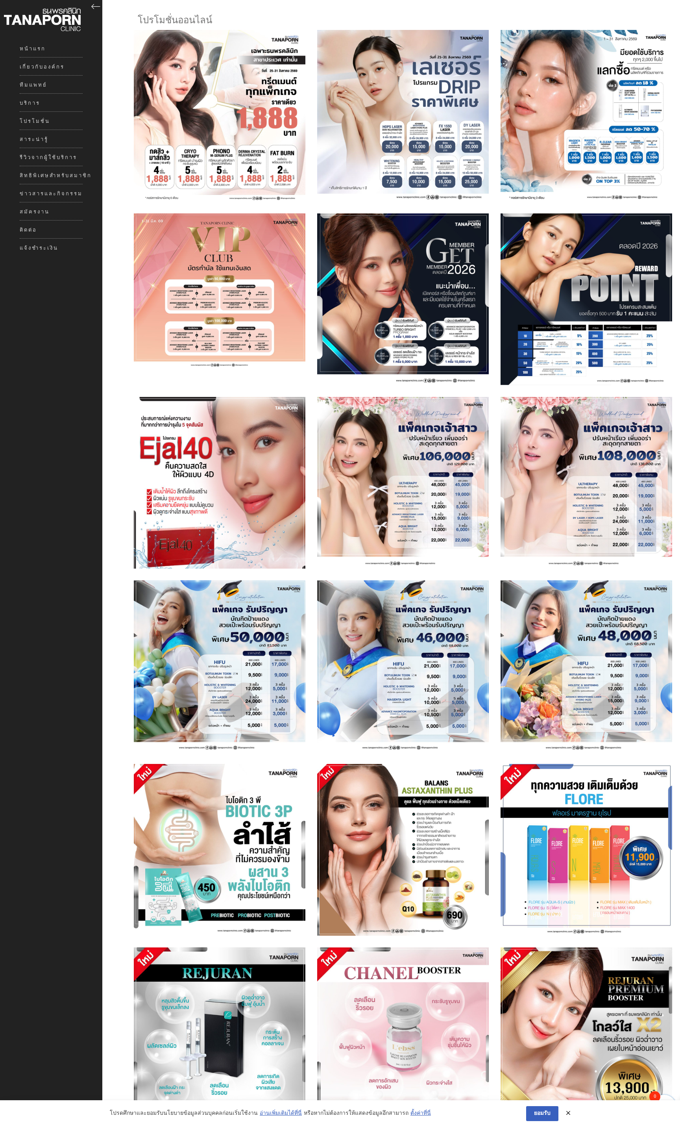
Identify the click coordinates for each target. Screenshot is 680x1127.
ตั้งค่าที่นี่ (420, 1114)
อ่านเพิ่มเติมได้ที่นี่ (281, 1114)
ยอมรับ (542, 1113)
